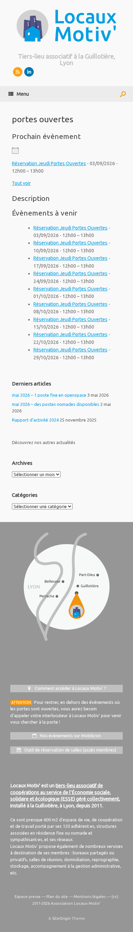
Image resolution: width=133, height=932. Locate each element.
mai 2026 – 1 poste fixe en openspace (49, 395)
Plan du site (57, 896)
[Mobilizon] (18, 72)
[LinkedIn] (29, 72)
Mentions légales (90, 896)
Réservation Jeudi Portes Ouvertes (49, 163)
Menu (23, 94)
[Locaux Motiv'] (66, 26)
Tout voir (21, 183)
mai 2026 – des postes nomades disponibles (55, 404)
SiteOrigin (61, 918)
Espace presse (28, 896)
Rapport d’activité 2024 (35, 419)
